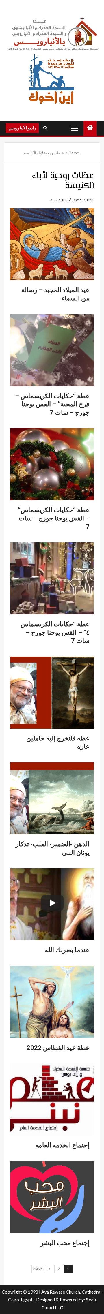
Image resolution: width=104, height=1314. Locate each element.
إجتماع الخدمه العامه (62, 1145)
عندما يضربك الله (67, 950)
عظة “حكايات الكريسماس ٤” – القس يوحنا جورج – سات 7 (55, 632)
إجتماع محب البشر (65, 1243)
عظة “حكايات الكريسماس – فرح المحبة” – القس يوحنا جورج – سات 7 (52, 404)
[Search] (45, 128)
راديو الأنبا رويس (22, 127)
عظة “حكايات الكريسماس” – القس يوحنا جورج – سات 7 (54, 518)
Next (37, 1268)
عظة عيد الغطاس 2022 (58, 1047)
